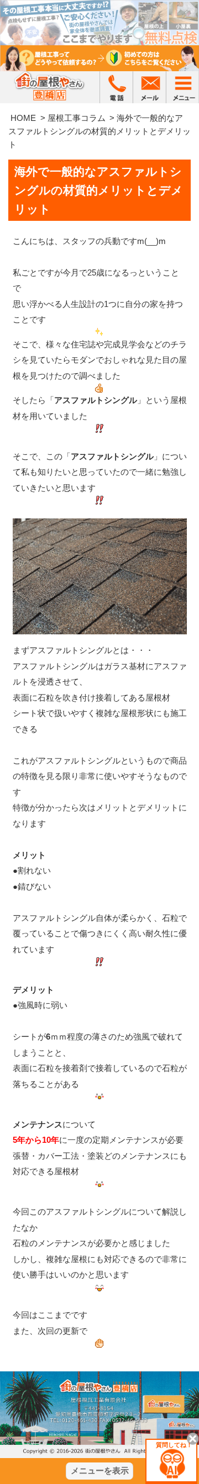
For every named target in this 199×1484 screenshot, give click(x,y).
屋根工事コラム (77, 118)
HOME (23, 118)
